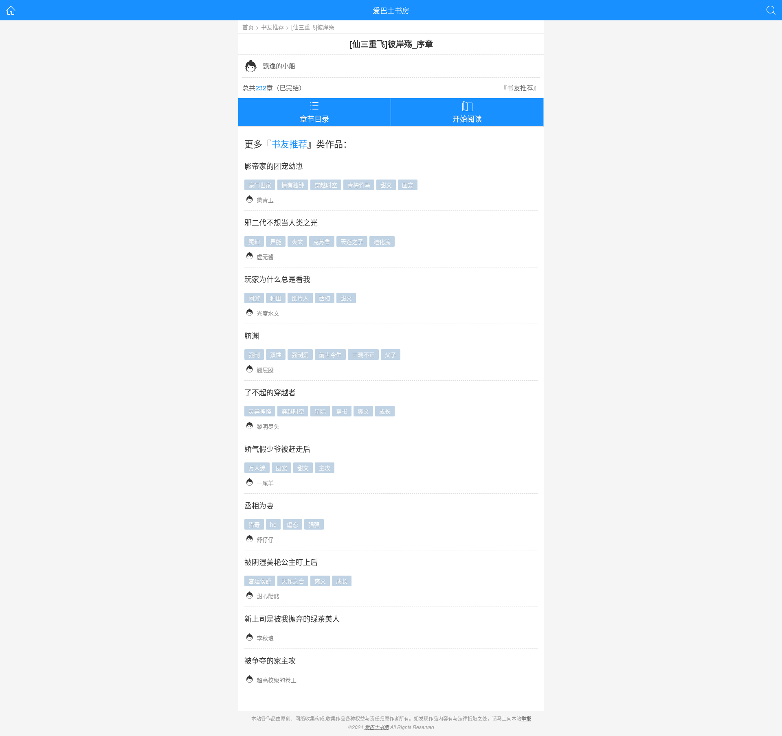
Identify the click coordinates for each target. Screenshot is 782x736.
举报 (526, 718)
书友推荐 (272, 27)
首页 (248, 27)
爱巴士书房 (391, 10)
